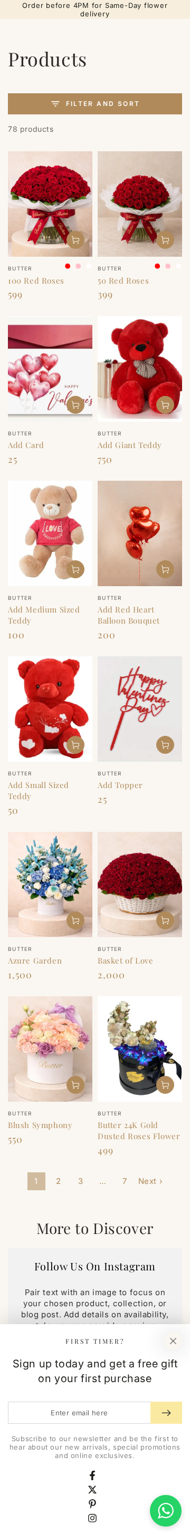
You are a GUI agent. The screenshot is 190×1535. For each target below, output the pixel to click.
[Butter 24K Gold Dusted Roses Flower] (140, 1049)
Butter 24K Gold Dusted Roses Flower (139, 1130)
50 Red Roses (123, 280)
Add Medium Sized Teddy (44, 615)
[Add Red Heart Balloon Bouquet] (140, 533)
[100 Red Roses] (50, 204)
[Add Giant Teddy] (140, 369)
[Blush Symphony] (50, 1049)
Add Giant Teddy (130, 445)
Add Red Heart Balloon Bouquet (129, 615)
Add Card (26, 445)
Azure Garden (35, 960)
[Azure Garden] (50, 884)
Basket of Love (125, 960)
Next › (150, 1181)
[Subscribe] (166, 1413)
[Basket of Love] (140, 884)
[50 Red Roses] (140, 204)
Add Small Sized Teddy (38, 790)
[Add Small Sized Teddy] (50, 709)
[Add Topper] (140, 709)
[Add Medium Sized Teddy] (50, 533)
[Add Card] (50, 369)
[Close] (173, 1341)
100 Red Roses (36, 280)
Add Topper (120, 785)
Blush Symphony (40, 1125)
